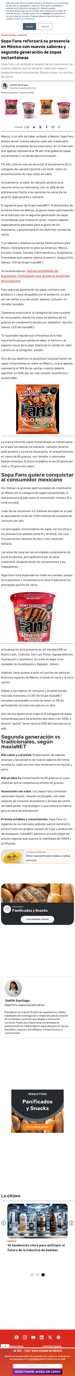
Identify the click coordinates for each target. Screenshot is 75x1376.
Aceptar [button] (29, 26)
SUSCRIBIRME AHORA (37, 919)
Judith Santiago (19, 85)
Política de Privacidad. (24, 18)
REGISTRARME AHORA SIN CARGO (37, 1371)
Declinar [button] (45, 26)
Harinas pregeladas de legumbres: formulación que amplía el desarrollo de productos (35, 276)
